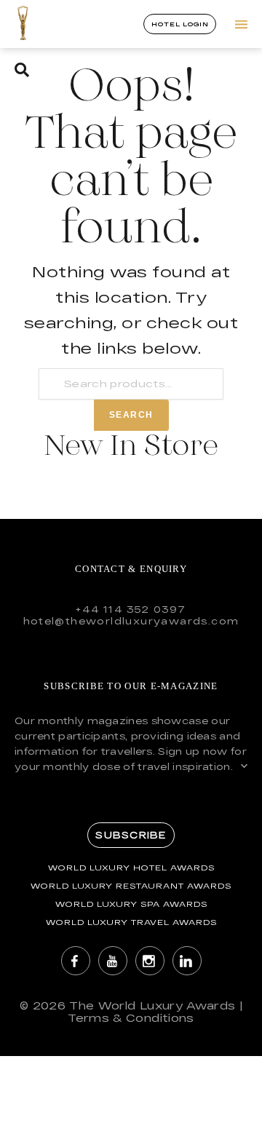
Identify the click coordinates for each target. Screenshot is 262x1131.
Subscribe (130, 835)
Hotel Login (179, 24)
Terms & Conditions (131, 1018)
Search (131, 415)
